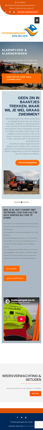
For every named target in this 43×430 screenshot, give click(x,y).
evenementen (34, 223)
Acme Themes (29, 426)
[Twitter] (10, 12)
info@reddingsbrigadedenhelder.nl (21, 5)
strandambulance (21, 226)
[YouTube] (14, 12)
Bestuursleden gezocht (25, 8)
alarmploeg (8, 229)
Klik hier (35, 393)
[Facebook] (5, 12)
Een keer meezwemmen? (28, 12)
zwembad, (19, 223)
